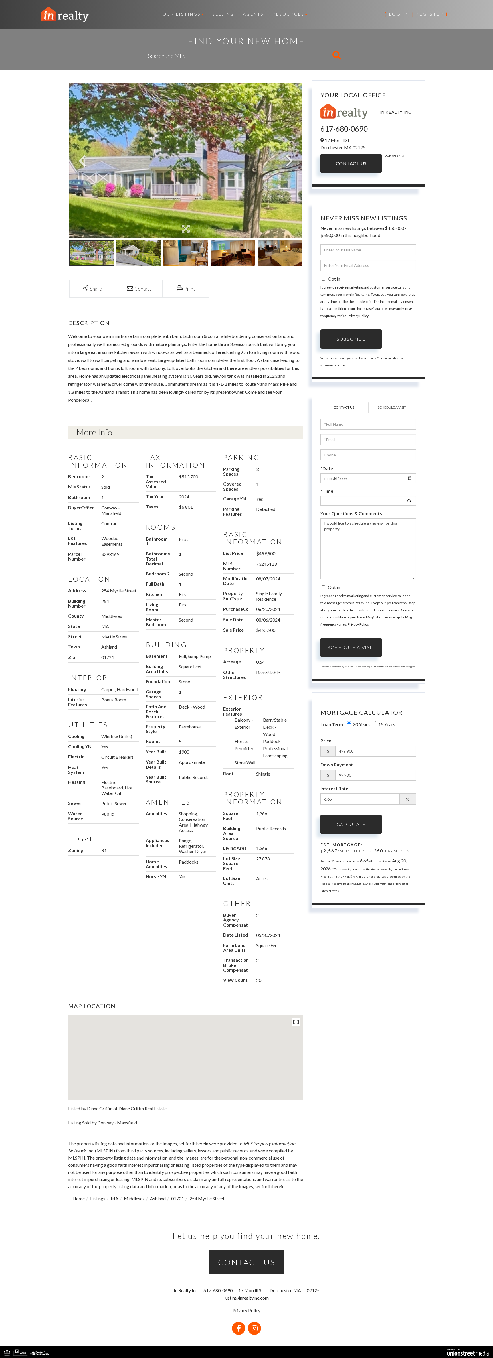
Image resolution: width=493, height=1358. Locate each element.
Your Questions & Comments (351, 513)
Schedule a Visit (392, 407)
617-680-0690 (344, 128)
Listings (97, 1198)
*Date (326, 468)
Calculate (351, 824)
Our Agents (394, 155)
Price (325, 740)
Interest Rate (334, 788)
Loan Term (331, 724)
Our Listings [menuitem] (182, 14)
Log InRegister (416, 14)
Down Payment (336, 764)
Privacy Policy (358, 316)
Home (78, 1198)
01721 (177, 1198)
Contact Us (351, 163)
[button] (313, 55)
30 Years (361, 724)
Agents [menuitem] (253, 14)
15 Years (386, 724)
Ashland (158, 1198)
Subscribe (351, 339)
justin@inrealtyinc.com (246, 1297)
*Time (326, 491)
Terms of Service (400, 666)
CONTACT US (246, 1262)
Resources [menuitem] (288, 14)
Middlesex (134, 1198)
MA (114, 1198)
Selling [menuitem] (223, 14)
